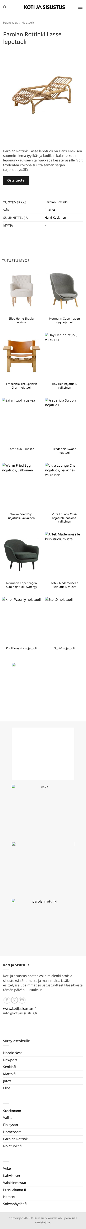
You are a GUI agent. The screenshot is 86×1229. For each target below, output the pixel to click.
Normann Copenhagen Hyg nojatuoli (64, 320)
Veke (7, 1168)
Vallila (7, 1117)
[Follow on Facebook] (7, 1000)
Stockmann (12, 1110)
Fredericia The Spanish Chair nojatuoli (21, 385)
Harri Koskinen (55, 217)
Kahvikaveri (12, 1175)
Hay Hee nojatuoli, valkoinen (64, 385)
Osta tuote (16, 180)
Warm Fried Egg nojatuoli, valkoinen (21, 516)
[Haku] (4, 7)
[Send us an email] (22, 1000)
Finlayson (10, 1124)
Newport (10, 1060)
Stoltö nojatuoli (64, 648)
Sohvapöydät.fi (15, 1203)
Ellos (6, 1088)
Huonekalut (10, 22)
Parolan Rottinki (56, 202)
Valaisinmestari (15, 1182)
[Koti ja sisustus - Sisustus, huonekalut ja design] (45, 7)
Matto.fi (9, 1074)
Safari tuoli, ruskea (21, 449)
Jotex (7, 1081)
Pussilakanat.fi (14, 1189)
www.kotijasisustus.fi (20, 1008)
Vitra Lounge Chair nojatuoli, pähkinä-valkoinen (64, 517)
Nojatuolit (28, 22)
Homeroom (12, 1132)
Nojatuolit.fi (12, 1146)
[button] (80, 7)
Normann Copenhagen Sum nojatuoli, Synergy (21, 584)
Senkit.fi (9, 1066)
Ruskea (50, 210)
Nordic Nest (12, 1052)
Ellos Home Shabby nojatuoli (21, 320)
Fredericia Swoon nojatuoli (64, 450)
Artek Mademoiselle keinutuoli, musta (64, 584)
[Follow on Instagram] (14, 1000)
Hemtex (9, 1196)
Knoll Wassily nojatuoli (21, 648)
